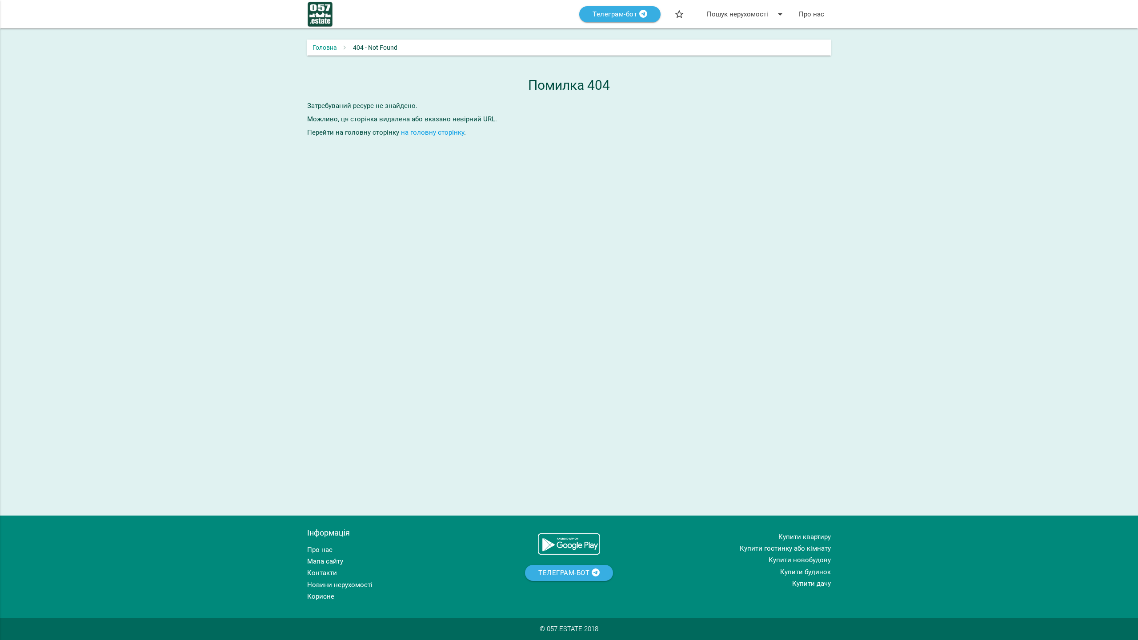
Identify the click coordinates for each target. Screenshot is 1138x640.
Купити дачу (811, 584)
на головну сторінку (432, 132)
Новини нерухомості (340, 585)
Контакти (322, 573)
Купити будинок (805, 572)
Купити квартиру (804, 537)
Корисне (320, 596)
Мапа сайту (325, 561)
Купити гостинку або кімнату (785, 548)
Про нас (811, 14)
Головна (325, 47)
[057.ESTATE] (320, 18)
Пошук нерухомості (746, 14)
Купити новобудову (800, 560)
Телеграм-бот (616, 14)
